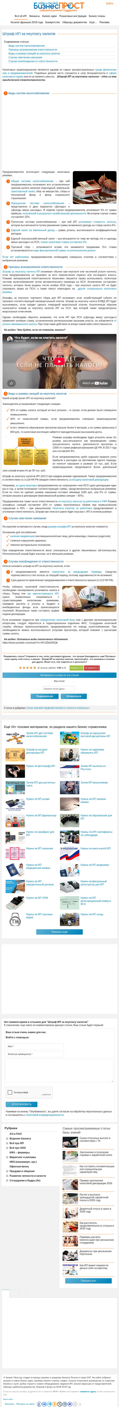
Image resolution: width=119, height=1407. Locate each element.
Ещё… (93, 22)
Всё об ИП (21, 16)
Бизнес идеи (49, 16)
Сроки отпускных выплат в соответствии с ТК (95, 1139)
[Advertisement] (59, 133)
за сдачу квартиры (26, 485)
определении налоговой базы (57, 619)
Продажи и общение (22, 1171)
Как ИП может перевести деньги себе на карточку (94, 1266)
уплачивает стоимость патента (97, 222)
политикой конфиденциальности (45, 1115)
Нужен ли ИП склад (92, 914)
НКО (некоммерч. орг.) (23, 1162)
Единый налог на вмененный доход (32, 230)
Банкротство (52, 22)
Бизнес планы (97, 16)
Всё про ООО (18, 1148)
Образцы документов (74, 22)
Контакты (9, 1404)
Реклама (104, 22)
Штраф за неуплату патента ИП (21, 271)
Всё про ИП (17, 1143)
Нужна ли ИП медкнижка (95, 865)
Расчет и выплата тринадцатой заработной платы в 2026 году (94, 1197)
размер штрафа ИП (59, 526)
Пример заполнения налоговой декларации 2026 (96, 1182)
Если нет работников (15, 257)
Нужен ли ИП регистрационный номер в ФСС (96, 901)
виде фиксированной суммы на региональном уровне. (64, 250)
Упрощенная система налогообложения (37, 203)
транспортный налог (23, 191)
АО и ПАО (16, 1134)
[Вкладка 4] (23, 1294)
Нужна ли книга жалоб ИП (96, 848)
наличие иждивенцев (22, 536)
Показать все (88, 1280)
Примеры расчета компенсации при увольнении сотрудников (97, 1240)
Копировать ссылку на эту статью (59, 675)
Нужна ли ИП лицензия (39, 848)
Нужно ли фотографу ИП (40, 766)
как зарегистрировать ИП (43, 593)
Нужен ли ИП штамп (38, 799)
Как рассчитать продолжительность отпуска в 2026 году (97, 1226)
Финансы (34, 16)
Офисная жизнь (19, 1166)
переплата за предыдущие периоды (76, 571)
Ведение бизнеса (20, 1138)
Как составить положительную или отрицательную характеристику (97, 1169)
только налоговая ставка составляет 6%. (63, 242)
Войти (108, 3)
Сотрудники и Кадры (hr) (25, 1180)
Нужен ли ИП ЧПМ (37, 898)
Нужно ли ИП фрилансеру (41, 815)
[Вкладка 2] (14, 1294)
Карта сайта (8, 1399)
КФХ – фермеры (20, 1152)
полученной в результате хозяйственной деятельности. (55, 213)
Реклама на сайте (25, 1404)
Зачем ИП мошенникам (94, 782)
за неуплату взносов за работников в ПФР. (82, 501)
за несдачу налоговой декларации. (89, 479)
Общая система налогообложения (32, 181)
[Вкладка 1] (6, 1294)
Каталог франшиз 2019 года (27, 22)
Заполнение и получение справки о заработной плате (96, 1153)
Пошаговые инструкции (72, 16)
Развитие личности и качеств (28, 1176)
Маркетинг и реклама (23, 1157)
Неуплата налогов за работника (72, 508)
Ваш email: (59, 681)
